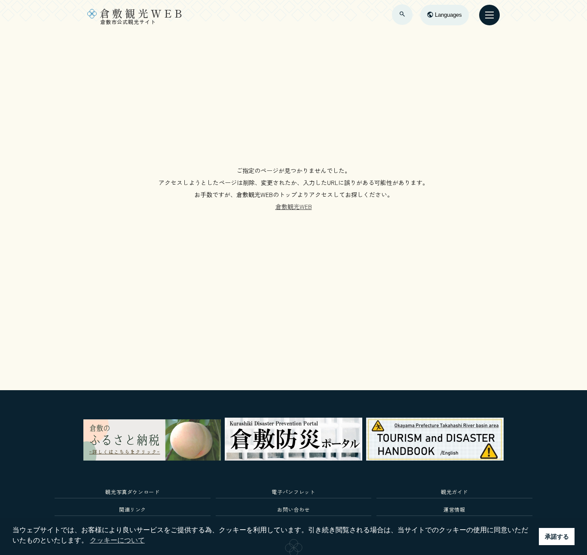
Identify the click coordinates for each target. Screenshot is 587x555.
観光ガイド (454, 491)
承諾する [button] (557, 536)
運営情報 (454, 509)
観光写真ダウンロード (132, 491)
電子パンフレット (293, 491)
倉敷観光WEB (293, 206)
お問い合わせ (293, 509)
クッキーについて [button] (117, 540)
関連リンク (132, 509)
